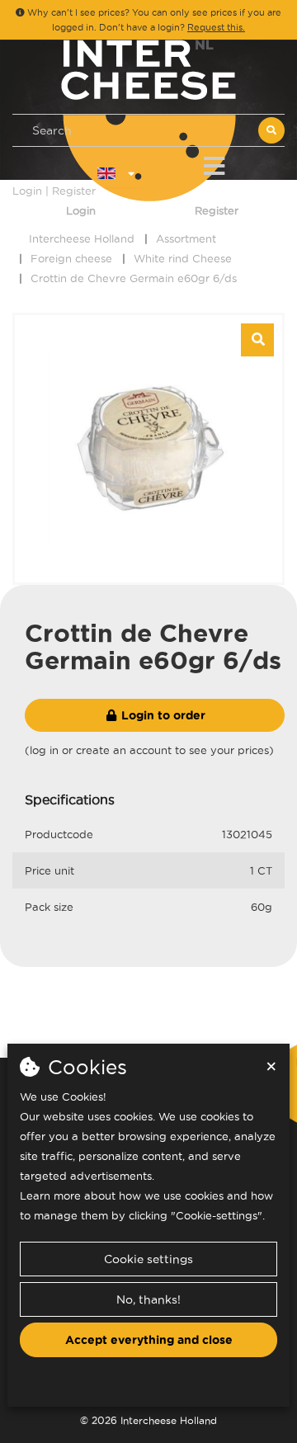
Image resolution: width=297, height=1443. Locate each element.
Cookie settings (148, 1259)
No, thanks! (148, 1299)
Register (216, 210)
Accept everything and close (149, 1339)
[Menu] (214, 163)
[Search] (271, 130)
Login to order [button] (161, 715)
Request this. (216, 27)
